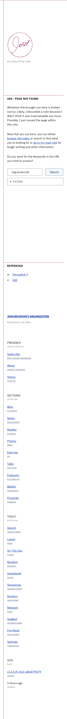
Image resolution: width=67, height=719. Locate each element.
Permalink (19, 274)
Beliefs (11, 486)
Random (12, 562)
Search (54, 172)
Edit (15, 280)
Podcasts (13, 475)
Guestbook (14, 573)
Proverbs (13, 498)
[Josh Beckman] (20, 45)
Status (11, 377)
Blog (10, 407)
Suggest (12, 619)
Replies (12, 429)
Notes (11, 418)
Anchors (12, 596)
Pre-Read (13, 630)
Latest (11, 539)
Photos (11, 441)
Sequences (14, 585)
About (11, 365)
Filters (18, 181)
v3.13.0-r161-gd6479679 (24, 671)
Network (12, 607)
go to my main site (45, 142)
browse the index (18, 138)
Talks (10, 464)
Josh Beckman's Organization (28, 316)
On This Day (15, 550)
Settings (12, 642)
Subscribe (13, 354)
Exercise (12, 452)
